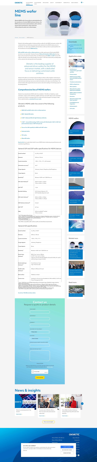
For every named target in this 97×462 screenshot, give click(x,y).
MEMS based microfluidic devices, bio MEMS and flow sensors (76, 78)
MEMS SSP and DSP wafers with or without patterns (34, 110)
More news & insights (48, 421)
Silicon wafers (37, 3)
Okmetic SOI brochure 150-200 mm (76, 46)
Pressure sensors (73, 74)
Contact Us (76, 440)
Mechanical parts (73, 106)
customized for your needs (35, 99)
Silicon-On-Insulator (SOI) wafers (47, 54)
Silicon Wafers (29, 3)
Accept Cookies (67, 446)
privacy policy (50, 367)
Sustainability (58, 2)
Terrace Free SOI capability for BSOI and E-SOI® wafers (35, 127)
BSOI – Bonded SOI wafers (28, 114)
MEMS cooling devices (74, 84)
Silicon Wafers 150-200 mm (58, 437)
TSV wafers (24, 135)
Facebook (78, 455)
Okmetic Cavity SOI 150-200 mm (76, 49)
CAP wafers (72, 108)
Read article (21, 142)
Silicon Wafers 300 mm (57, 440)
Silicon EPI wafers (26, 138)
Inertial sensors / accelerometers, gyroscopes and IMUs (76, 71)
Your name (33, 309)
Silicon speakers (73, 86)
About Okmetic (74, 2)
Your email (33, 315)
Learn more (25, 450)
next (82, 403)
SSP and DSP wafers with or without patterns (28, 52)
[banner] (74, 435)
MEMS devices (34, 48)
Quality (52, 2)
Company (32, 322)
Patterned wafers (26, 131)
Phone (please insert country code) (39, 342)
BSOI (49, 55)
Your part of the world (36, 329)
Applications (45, 2)
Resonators (72, 96)
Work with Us (66, 2)
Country (32, 335)
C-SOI (53, 55)
